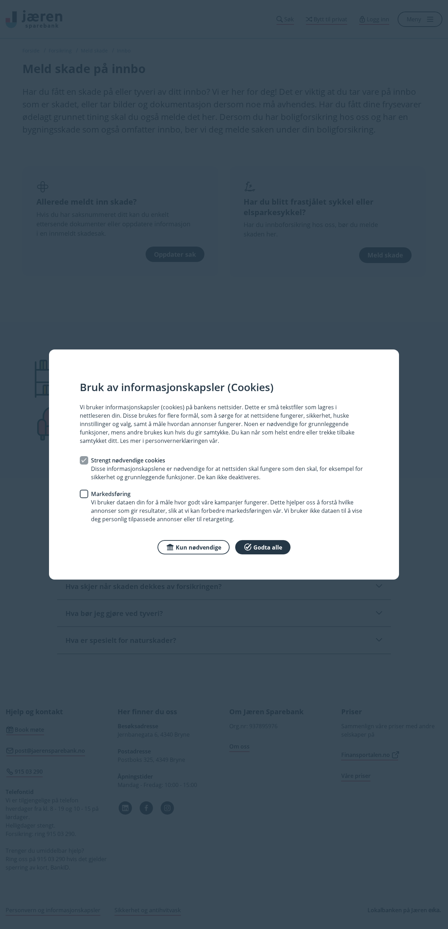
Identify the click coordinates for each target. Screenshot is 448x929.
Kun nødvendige (198, 547)
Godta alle (267, 547)
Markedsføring (111, 494)
